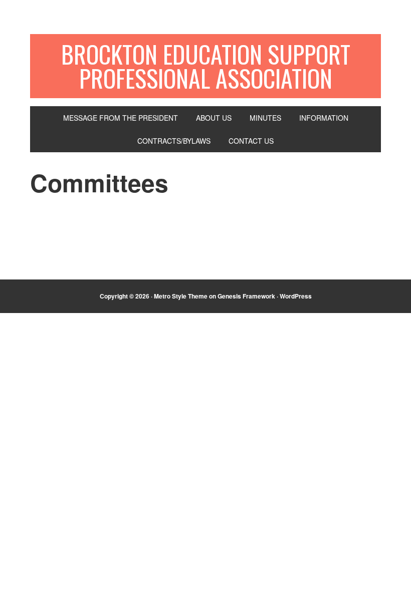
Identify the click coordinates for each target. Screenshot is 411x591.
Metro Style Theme (181, 296)
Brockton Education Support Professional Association (205, 66)
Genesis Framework (246, 296)
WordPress (296, 296)
